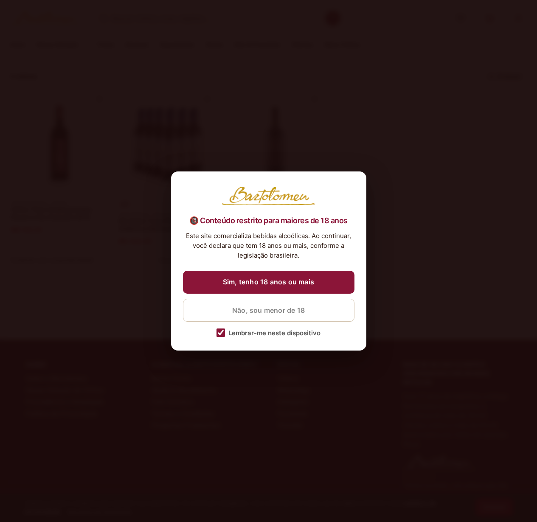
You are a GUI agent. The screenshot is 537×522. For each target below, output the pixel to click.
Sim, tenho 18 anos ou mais (268, 282)
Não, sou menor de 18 (268, 310)
